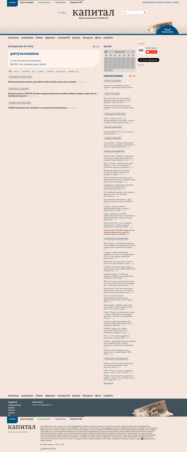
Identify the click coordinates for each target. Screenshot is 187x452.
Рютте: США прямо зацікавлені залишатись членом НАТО (117, 337)
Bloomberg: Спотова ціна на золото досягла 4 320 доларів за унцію (118, 262)
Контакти (167, 2)
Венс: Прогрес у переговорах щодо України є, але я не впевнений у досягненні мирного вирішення (118, 165)
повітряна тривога (31, 64)
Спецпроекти (44, 2)
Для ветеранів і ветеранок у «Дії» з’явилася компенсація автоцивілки (118, 200)
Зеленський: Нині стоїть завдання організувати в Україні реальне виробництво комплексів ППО (118, 225)
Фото (98, 38)
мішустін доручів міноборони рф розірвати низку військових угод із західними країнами (118, 323)
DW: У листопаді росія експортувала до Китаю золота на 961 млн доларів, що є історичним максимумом (119, 283)
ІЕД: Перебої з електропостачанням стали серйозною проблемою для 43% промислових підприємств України (120, 245)
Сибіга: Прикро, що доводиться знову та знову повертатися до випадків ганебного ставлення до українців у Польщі (119, 315)
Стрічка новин (113, 75)
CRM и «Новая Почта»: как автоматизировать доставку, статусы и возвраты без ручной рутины (119, 121)
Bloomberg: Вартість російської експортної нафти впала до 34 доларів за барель (116, 172)
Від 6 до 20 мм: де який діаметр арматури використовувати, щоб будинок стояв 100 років (117, 100)
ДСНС (16, 64)
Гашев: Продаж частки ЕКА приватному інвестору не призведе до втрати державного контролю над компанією (119, 217)
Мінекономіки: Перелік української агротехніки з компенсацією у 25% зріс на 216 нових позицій (118, 307)
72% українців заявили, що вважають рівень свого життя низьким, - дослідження (119, 194)
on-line (12, 2)
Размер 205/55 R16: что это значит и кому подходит (119, 133)
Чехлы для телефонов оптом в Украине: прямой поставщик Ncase (118, 86)
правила (175, 2)
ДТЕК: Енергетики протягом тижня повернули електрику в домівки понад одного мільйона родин (119, 180)
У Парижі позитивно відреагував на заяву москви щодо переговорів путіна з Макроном (120, 269)
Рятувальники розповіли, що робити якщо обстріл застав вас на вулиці (42, 82)
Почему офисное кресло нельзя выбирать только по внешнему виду (118, 107)
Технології (63, 38)
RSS (98, 46)
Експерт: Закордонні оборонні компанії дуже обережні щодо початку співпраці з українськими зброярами (120, 343)
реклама (159, 2)
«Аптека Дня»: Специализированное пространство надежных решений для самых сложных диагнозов (119, 145)
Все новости (108, 383)
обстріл (43, 64)
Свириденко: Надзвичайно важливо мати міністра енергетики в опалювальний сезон (118, 187)
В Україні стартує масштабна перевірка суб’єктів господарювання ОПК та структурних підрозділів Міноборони (119, 255)
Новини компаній (148, 2)
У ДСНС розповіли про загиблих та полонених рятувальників (37, 108)
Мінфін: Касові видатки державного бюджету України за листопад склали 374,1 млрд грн (119, 378)
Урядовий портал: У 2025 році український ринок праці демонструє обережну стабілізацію (119, 276)
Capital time (60, 2)
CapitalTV (108, 38)
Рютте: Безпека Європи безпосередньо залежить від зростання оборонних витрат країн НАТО (118, 299)
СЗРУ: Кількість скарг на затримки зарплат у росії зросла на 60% (118, 372)
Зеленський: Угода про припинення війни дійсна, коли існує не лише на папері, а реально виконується (118, 290)
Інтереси (88, 38)
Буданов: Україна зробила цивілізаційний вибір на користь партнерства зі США (117, 208)
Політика (13, 38)
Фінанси (50, 38)
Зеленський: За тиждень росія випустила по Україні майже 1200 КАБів (117, 352)
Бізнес (39, 38)
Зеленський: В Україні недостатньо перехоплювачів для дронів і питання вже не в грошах (119, 232)
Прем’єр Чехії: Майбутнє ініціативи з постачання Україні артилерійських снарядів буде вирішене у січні (119, 158)
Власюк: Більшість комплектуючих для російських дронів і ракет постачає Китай (118, 365)
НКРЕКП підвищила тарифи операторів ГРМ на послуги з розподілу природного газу (116, 331)
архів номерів (26, 2)
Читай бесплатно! (167, 31)
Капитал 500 (76, 2)
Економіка (27, 38)
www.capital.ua (76, 426)
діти (21, 64)
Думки (76, 38)
